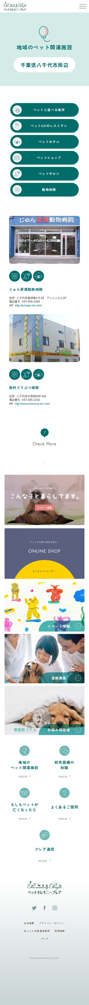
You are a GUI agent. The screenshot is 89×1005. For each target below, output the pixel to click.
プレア (44, 938)
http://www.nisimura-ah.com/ (32, 403)
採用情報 (60, 930)
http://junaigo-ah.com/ (28, 305)
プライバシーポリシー (52, 923)
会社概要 (29, 923)
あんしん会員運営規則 (37, 930)
